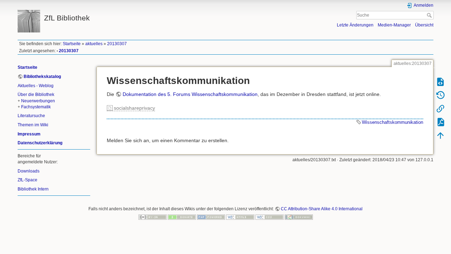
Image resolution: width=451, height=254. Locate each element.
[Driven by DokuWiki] (299, 216)
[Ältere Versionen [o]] (440, 95)
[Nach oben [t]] (440, 135)
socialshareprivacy (134, 108)
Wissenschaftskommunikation (392, 122)
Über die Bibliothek (36, 94)
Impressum (29, 134)
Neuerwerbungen (38, 100)
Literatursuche (31, 115)
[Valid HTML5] (240, 216)
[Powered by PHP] (211, 216)
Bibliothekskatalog (42, 76)
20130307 (117, 43)
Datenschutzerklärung (40, 142)
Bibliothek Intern (33, 189)
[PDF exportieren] (440, 121)
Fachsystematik (36, 106)
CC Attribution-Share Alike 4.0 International (322, 208)
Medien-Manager (394, 25)
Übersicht (424, 25)
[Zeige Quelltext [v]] (440, 81)
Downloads (28, 171)
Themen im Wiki (33, 124)
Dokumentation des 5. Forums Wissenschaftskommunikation (190, 94)
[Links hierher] (440, 108)
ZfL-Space (27, 179)
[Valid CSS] (269, 216)
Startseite (72, 43)
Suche (430, 15)
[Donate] (182, 216)
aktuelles (94, 43)
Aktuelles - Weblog (36, 85)
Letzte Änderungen (355, 25)
